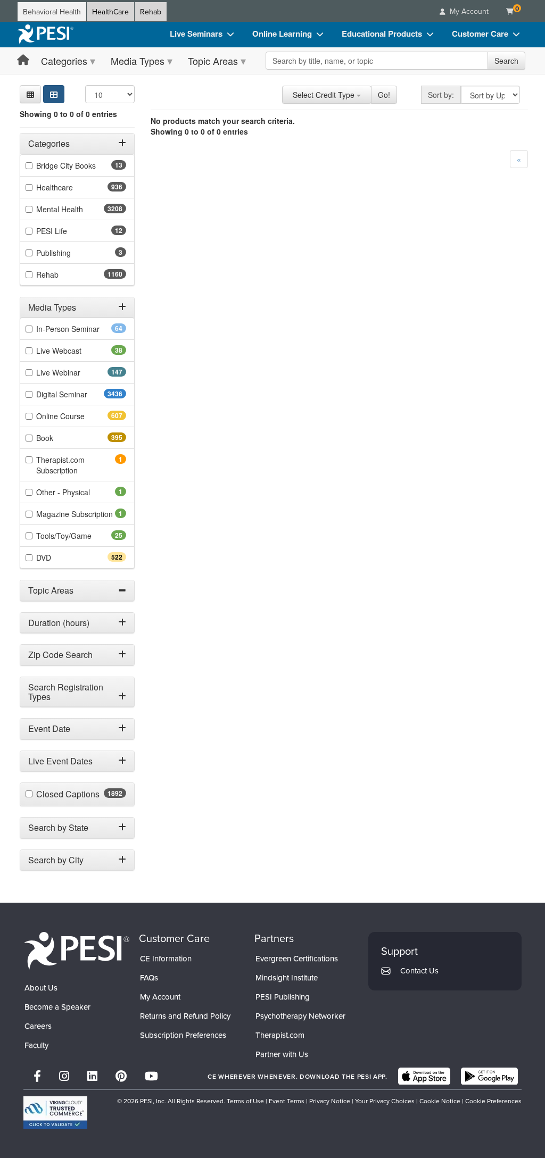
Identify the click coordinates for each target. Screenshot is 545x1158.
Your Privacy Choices (385, 1100)
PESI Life (68, 231)
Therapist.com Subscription (71, 465)
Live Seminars (196, 33)
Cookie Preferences (493, 1100)
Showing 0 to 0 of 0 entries (68, 114)
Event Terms (286, 1100)
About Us (40, 987)
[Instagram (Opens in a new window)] (64, 1076)
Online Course (79, 416)
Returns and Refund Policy (185, 1015)
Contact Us (419, 970)
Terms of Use (245, 1100)
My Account (160, 996)
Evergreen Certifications (296, 958)
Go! (384, 94)
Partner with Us (281, 1054)
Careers (38, 1025)
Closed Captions (81, 794)
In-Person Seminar (81, 328)
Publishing (68, 252)
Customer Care (480, 33)
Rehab (150, 11)
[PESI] (76, 950)
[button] (30, 94)
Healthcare (73, 187)
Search (506, 60)
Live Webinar (77, 372)
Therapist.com (279, 1034)
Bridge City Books (81, 165)
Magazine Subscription (81, 514)
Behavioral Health (52, 11)
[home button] (23, 60)
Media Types (137, 61)
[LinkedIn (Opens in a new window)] (92, 1076)
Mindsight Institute (286, 977)
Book (63, 437)
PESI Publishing (282, 996)
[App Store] (424, 1076)
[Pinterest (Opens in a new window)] (121, 1076)
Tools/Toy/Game (80, 535)
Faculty (36, 1045)
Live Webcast (75, 350)
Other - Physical (77, 492)
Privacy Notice (329, 1100)
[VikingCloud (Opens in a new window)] (55, 1112)
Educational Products (382, 33)
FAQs (149, 977)
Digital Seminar (81, 394)
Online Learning (282, 33)
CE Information (166, 958)
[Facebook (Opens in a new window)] (37, 1076)
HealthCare (110, 11)
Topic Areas (213, 61)
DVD (62, 557)
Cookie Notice (439, 1100)
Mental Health (80, 209)
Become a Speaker (57, 1006)
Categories (64, 61)
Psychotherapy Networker (300, 1015)
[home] (45, 34)
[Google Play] (489, 1076)
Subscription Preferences (183, 1034)
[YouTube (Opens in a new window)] (151, 1076)
